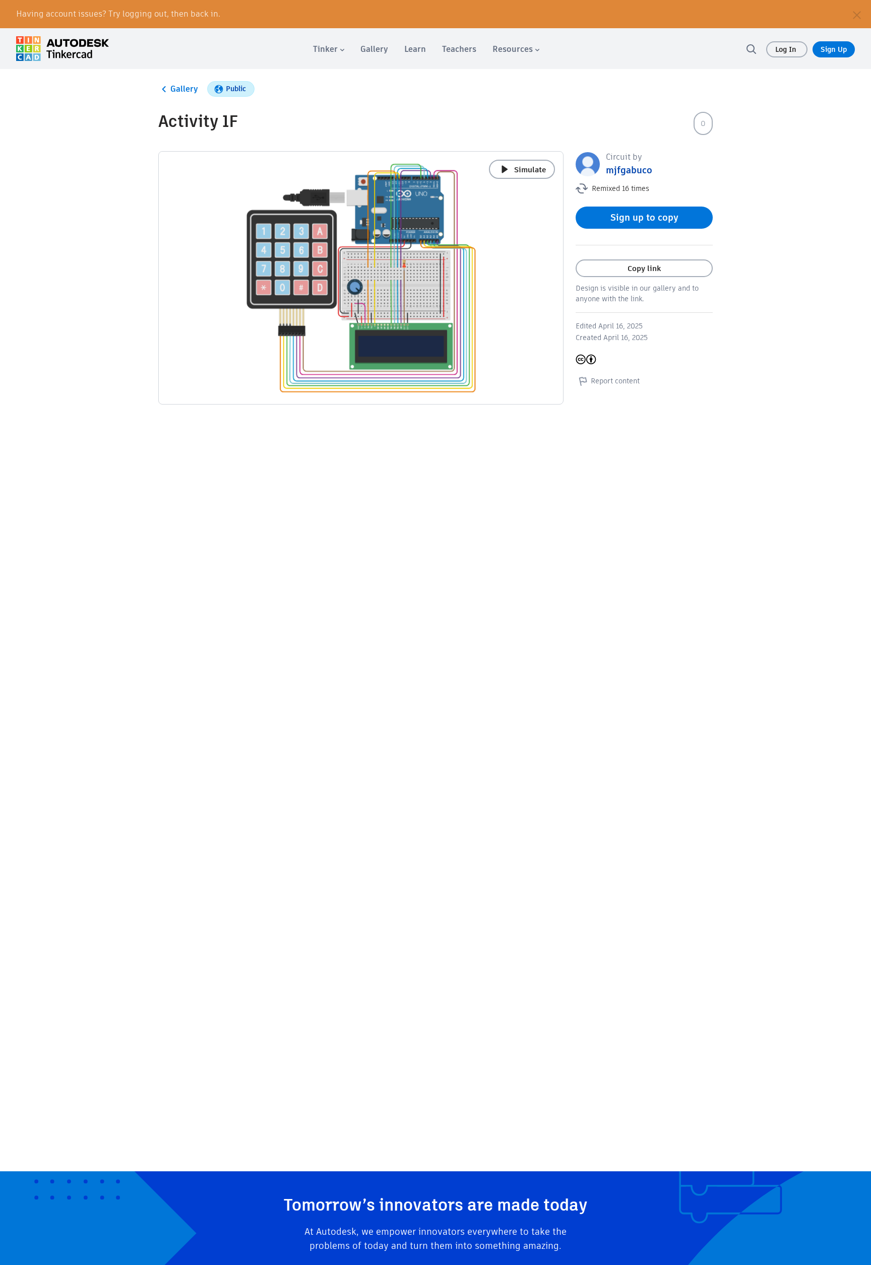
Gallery (184, 89)
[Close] (857, 14)
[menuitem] (328, 49)
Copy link (644, 268)
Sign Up (834, 49)
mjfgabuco (629, 170)
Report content (615, 381)
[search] (751, 48)
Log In (786, 49)
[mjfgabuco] (588, 163)
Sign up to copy (644, 217)
